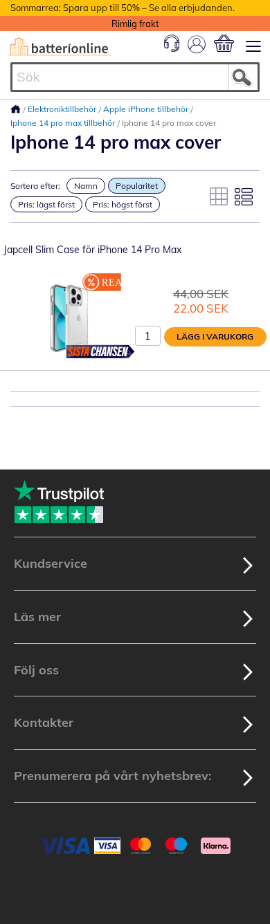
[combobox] (135, 77)
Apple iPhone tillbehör (146, 109)
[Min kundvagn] (224, 43)
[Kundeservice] (171, 48)
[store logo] (59, 47)
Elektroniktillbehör (63, 109)
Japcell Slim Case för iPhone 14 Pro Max (92, 249)
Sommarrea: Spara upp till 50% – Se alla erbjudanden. (122, 7)
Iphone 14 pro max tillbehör (63, 123)
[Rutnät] (219, 196)
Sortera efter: (35, 186)
